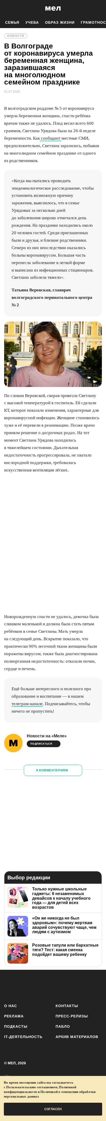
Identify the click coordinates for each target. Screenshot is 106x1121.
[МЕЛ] (53, 8)
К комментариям (52, 770)
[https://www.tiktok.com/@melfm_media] (53, 985)
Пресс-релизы (72, 1016)
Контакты (67, 1006)
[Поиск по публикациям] (8, 8)
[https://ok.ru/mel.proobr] (81, 985)
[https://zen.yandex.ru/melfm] (24, 985)
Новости (15, 36)
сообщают (50, 138)
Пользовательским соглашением (31, 1087)
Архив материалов (77, 1037)
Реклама (14, 1016)
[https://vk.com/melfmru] (38, 985)
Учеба (32, 22)
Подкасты (16, 1026)
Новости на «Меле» (47, 736)
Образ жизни (60, 22)
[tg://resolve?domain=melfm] (9, 985)
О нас (10, 1006)
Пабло (63, 1026)
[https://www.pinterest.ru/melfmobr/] (67, 985)
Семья (12, 22)
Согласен (53, 1109)
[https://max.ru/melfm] (96, 985)
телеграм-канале (27, 703)
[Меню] (98, 8)
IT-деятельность (23, 1037)
